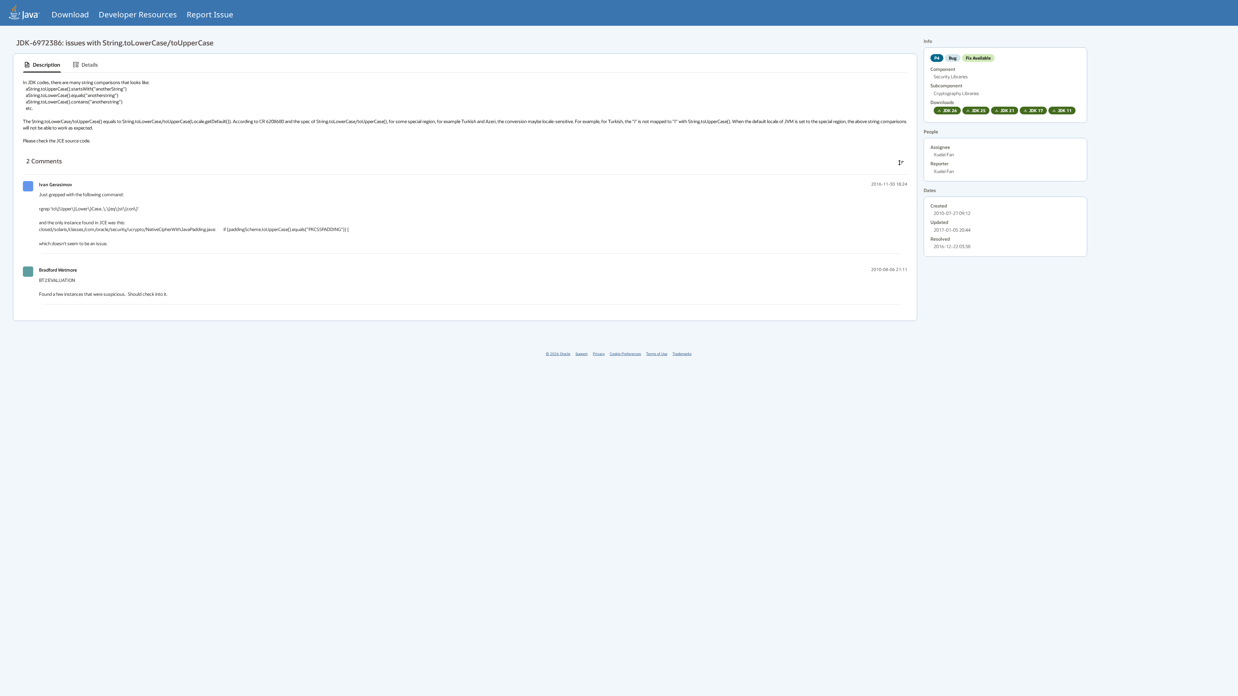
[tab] (42, 65)
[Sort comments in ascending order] (901, 163)
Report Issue (210, 14)
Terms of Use (656, 353)
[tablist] (465, 65)
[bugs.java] (24, 11)
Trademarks (682, 353)
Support (581, 353)
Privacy (599, 353)
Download (70, 14)
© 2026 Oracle (558, 353)
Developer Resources (138, 14)
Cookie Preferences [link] (625, 353)
